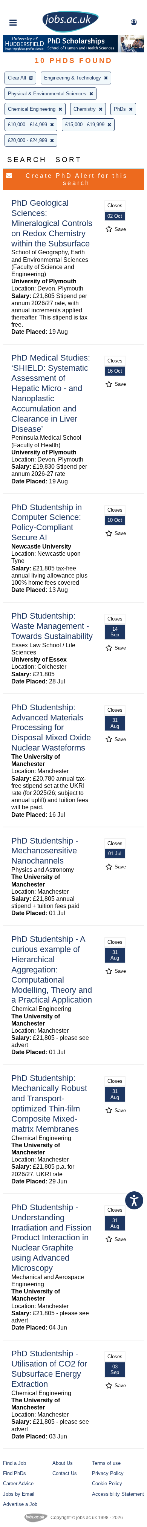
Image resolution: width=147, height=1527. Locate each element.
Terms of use (106, 1463)
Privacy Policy (108, 1473)
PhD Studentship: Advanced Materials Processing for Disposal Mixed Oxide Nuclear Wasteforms (51, 728)
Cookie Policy (107, 1483)
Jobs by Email (18, 1494)
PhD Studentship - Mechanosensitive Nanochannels (44, 851)
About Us (62, 1463)
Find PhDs (14, 1473)
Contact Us (64, 1473)
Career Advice (18, 1483)
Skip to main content (30, 6)
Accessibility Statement (118, 1494)
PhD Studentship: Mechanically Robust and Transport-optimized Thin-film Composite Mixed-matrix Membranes (49, 1103)
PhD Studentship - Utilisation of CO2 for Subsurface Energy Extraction (49, 1369)
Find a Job (14, 1463)
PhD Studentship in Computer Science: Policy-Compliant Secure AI (46, 523)
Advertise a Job (20, 1504)
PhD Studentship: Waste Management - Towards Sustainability (52, 626)
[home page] (70, 31)
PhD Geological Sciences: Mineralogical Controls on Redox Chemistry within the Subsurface (51, 223)
